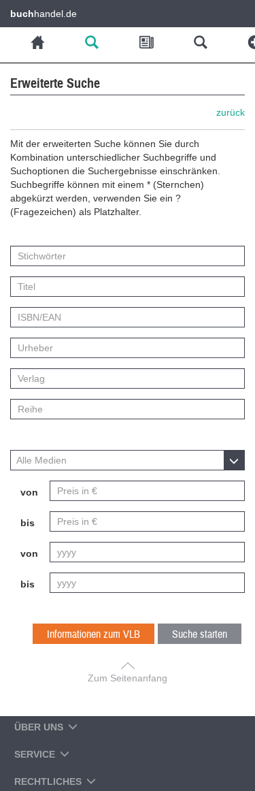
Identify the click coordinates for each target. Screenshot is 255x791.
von (29, 492)
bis (27, 522)
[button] (127, 460)
